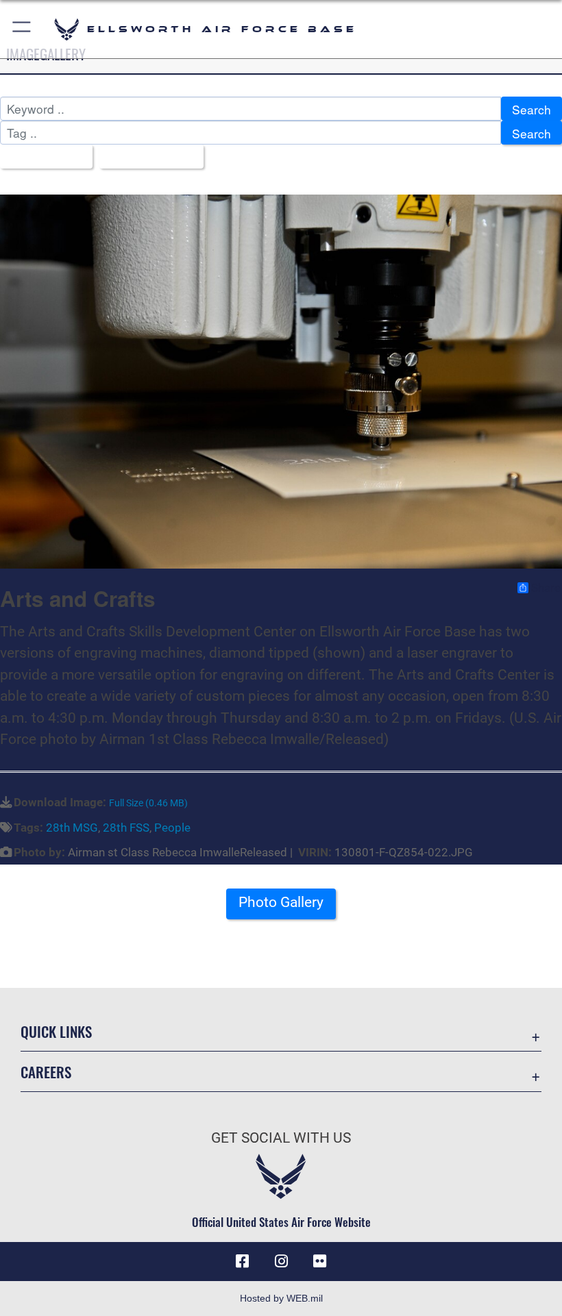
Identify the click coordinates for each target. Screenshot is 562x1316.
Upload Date (146, 157)
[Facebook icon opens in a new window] (242, 1261)
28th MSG (72, 827)
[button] (22, 29)
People (172, 827)
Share (546, 587)
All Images (41, 157)
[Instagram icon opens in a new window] (281, 1261)
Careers (46, 1071)
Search (531, 109)
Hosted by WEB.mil (281, 1298)
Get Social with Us (281, 1138)
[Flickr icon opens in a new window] (319, 1261)
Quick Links (56, 1031)
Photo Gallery (281, 902)
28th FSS (126, 827)
